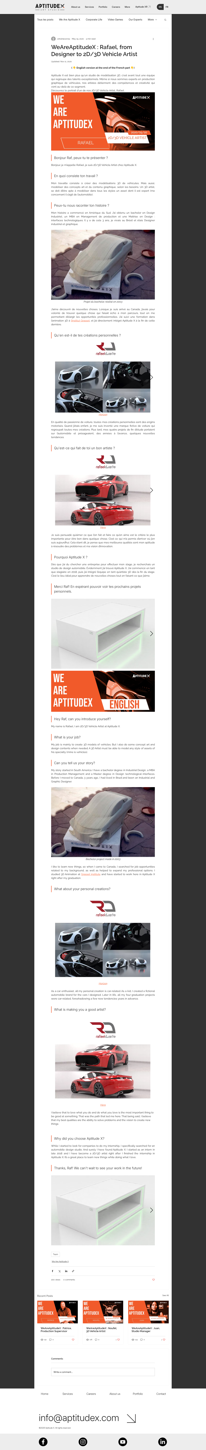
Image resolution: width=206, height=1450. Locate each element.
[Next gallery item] (151, 264)
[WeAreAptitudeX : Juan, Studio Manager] (148, 1312)
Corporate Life (94, 19)
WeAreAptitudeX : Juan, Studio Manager (146, 1330)
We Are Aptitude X (69, 19)
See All (165, 1295)
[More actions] (153, 38)
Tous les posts (45, 19)
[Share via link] (73, 1271)
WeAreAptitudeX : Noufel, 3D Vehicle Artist (101, 1330)
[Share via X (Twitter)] (59, 1271)
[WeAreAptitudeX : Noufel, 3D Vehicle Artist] (103, 1312)
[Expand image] (103, 265)
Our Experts (135, 19)
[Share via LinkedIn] (66, 1271)
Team (55, 1254)
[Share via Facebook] (52, 1271)
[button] (165, 19)
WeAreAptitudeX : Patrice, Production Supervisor (56, 1330)
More (151, 19)
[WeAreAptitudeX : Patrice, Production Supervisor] (57, 1312)
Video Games (115, 19)
